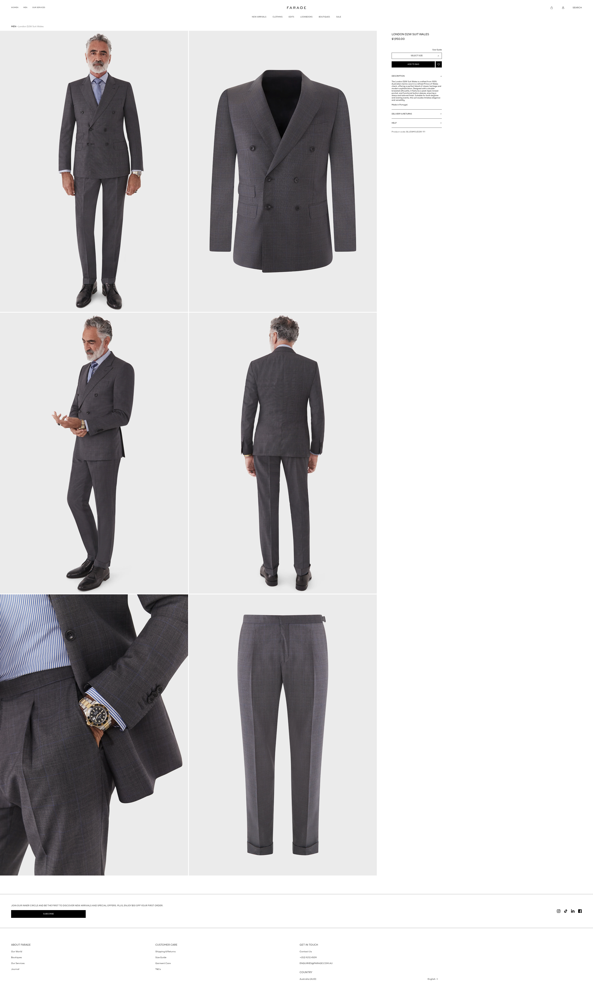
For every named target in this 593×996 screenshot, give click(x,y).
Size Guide (437, 50)
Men (13, 26)
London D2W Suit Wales (31, 26)
